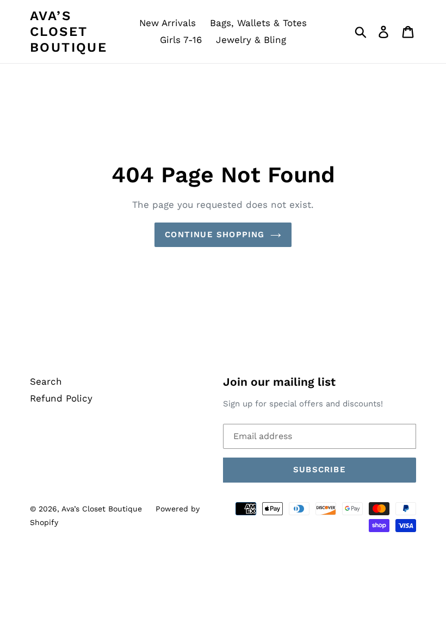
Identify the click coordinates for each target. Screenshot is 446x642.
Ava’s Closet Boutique (68, 31)
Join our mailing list (279, 381)
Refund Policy (61, 398)
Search (46, 381)
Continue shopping (214, 234)
